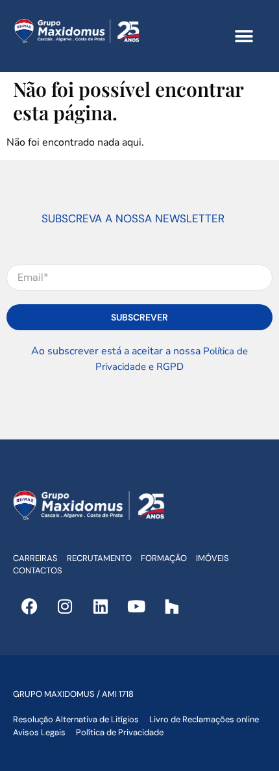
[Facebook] (29, 606)
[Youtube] (136, 606)
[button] (244, 36)
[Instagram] (65, 606)
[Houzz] (172, 606)
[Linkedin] (100, 606)
